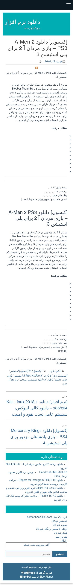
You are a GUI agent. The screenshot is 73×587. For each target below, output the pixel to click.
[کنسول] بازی (60, 375)
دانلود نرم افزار (22, 21)
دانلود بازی (55, 371)
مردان (23, 379)
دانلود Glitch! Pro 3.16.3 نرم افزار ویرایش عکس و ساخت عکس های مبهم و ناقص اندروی (36, 490)
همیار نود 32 (60, 532)
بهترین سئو (61, 536)
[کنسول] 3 (35, 371)
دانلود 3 (48, 379)
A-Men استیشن (22, 375)
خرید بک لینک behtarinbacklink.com (47, 517)
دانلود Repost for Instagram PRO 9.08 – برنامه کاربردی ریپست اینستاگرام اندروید (38, 482)
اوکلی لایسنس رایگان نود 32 (51, 528)
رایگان (63, 540)
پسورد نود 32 (60, 525)
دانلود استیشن (36, 379)
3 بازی (47, 375)
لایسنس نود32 (59, 521)
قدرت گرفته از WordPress (36, 572)
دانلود (58, 379)
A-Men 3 (37, 375)
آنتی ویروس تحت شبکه (36, 544)
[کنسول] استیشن (19, 371)
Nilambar (25, 576)
